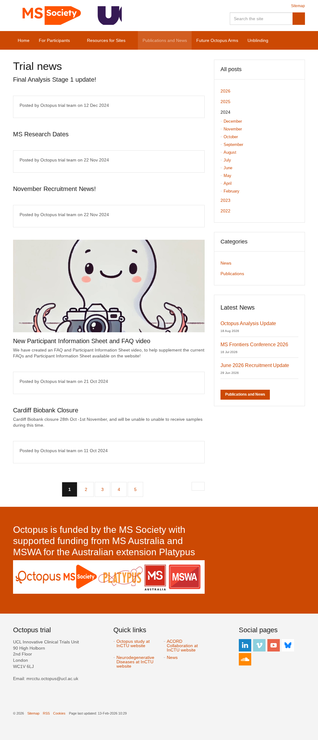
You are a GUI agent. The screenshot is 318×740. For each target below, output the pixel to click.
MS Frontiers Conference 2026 (254, 344)
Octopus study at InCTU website (133, 643)
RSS (46, 713)
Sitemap (298, 6)
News (225, 263)
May (227, 175)
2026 (225, 91)
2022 (225, 210)
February (231, 191)
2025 (225, 101)
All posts (231, 69)
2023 (225, 200)
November (233, 129)
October (231, 136)
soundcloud (245, 659)
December (233, 121)
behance (288, 645)
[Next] (198, 486)
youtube (273, 645)
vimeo (259, 645)
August (230, 152)
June (228, 168)
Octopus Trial (67, 15)
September (233, 144)
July (227, 160)
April (228, 183)
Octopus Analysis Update (248, 323)
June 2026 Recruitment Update (254, 365)
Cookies (59, 713)
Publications (232, 273)
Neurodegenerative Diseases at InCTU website (135, 661)
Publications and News (245, 394)
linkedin (245, 645)
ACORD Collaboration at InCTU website (182, 645)
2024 (225, 112)
